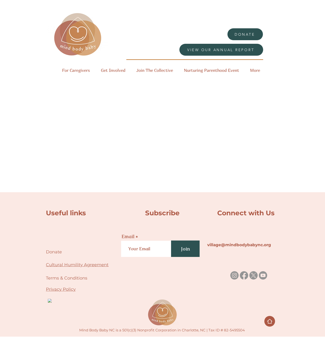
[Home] (269, 321)
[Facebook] (244, 275)
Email (128, 236)
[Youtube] (263, 275)
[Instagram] (234, 275)
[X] (253, 275)
